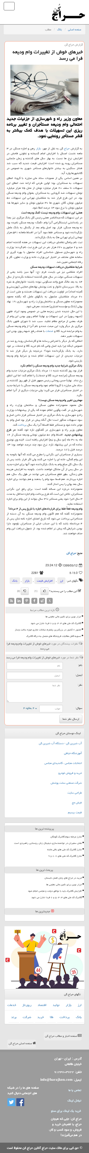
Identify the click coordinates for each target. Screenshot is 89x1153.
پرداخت (22, 425)
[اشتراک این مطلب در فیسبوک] (34, 601)
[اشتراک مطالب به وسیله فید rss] (11, 601)
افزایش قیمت (45, 581)
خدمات (49, 331)
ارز (61, 581)
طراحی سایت (74, 792)
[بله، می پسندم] (44, 591)
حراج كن (71, 553)
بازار (38, 148)
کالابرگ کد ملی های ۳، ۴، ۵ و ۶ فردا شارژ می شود (56, 623)
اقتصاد (42, 1005)
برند (14, 1017)
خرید (40, 1017)
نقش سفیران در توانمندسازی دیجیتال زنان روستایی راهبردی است (48, 843)
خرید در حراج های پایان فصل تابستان (63, 877)
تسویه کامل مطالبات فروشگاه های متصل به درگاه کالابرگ (53, 636)
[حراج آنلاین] (68, 6)
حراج (66, 148)
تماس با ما (74, 1090)
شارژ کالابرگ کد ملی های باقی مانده (64, 849)
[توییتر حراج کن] (11, 1102)
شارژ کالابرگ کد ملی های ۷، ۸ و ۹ (65, 855)
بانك (15, 581)
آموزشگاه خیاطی (73, 753)
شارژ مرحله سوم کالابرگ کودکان (66, 836)
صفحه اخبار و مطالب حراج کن (61, 1036)
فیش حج (77, 802)
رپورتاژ (26, 1005)
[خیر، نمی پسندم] (25, 591)
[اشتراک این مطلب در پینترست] (26, 601)
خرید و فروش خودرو (70, 773)
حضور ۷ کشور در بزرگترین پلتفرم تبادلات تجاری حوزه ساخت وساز (48, 629)
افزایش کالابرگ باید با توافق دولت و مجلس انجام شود (55, 890)
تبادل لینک (74, 1100)
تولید (56, 1005)
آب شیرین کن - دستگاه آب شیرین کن (60, 743)
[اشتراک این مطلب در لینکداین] (19, 601)
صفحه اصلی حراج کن (21, 1043)
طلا (51, 1017)
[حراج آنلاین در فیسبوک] (19, 1102)
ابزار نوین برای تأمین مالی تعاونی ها (63, 616)
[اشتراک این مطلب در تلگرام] (42, 601)
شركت (27, 1017)
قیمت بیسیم (75, 812)
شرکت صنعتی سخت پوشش (66, 783)
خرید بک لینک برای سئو (66, 1111)
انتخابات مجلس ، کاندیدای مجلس (63, 763)
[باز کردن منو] (9, 6)
